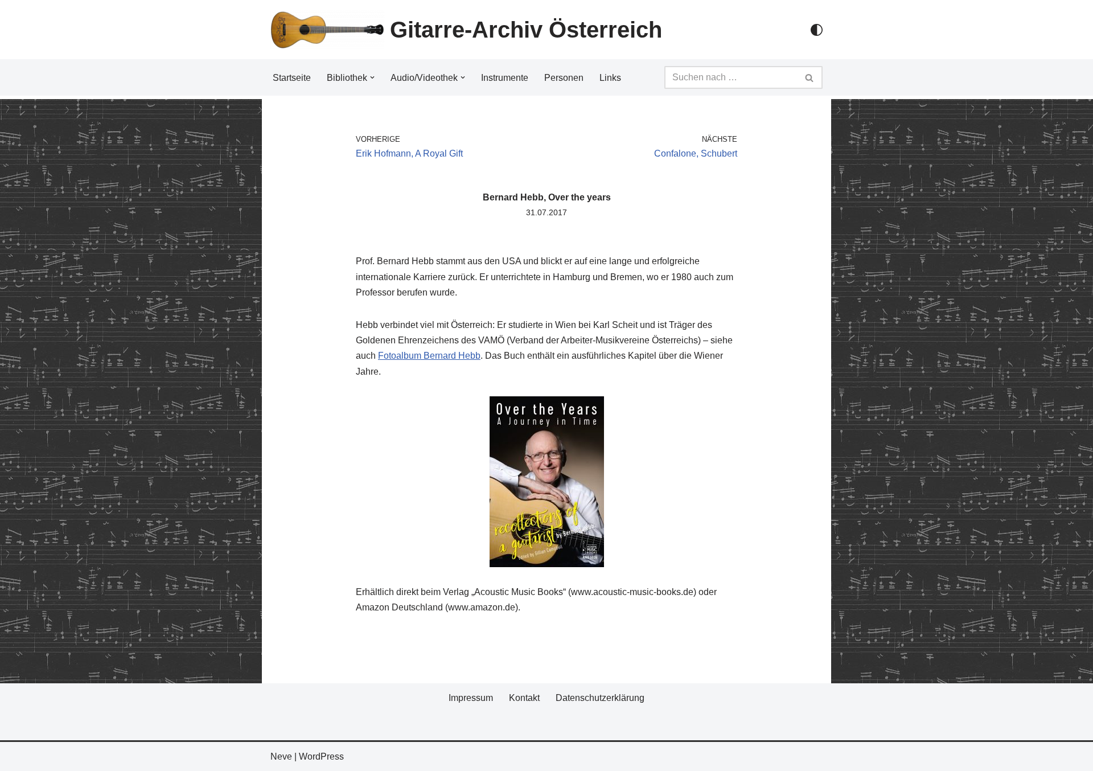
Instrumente (504, 78)
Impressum (471, 698)
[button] (372, 77)
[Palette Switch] (817, 30)
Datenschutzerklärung (600, 698)
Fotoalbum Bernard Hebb (429, 355)
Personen (564, 78)
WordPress (321, 756)
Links (610, 78)
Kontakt (524, 698)
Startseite (292, 78)
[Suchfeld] (810, 77)
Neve (281, 756)
